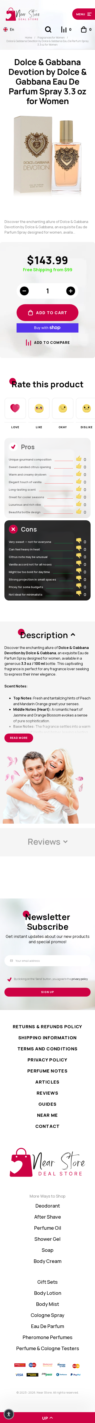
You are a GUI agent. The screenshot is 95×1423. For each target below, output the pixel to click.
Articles (47, 1082)
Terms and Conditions (47, 1049)
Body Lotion (47, 1293)
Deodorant (47, 1205)
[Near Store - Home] (36, 14)
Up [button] (45, 1418)
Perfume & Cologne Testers (47, 1348)
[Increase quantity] (70, 291)
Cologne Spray (47, 1315)
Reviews (47, 1093)
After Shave (47, 1217)
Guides (47, 1104)
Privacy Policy (47, 1060)
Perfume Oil (47, 1228)
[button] (81, 14)
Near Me (47, 1115)
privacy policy (80, 979)
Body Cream (47, 1261)
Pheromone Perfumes (47, 1337)
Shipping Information (47, 1038)
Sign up (47, 992)
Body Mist (47, 1304)
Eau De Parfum (47, 1326)
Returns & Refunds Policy (47, 1027)
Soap (47, 1250)
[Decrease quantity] (24, 291)
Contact (47, 1126)
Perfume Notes (47, 1071)
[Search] (48, 29)
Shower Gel (47, 1239)
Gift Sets (47, 1282)
